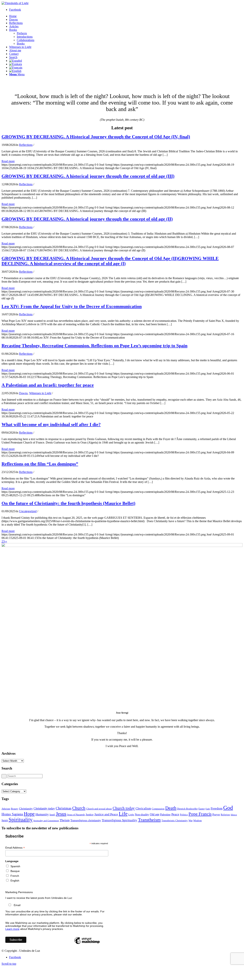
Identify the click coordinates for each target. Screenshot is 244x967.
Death (170, 807)
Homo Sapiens (12, 814)
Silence (234, 815)
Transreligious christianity (85, 820)
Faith (207, 809)
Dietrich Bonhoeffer (187, 808)
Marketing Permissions (19, 892)
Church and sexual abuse (99, 808)
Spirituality (21, 819)
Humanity (42, 814)
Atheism (6, 808)
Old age (154, 814)
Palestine (165, 814)
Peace (175, 814)
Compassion (158, 808)
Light (131, 814)
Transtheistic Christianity (174, 820)
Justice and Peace (106, 814)
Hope (29, 814)
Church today (124, 808)
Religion (225, 814)
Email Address (15, 848)
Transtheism (149, 819)
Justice (90, 814)
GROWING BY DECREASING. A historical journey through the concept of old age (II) (87, 219)
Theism (65, 820)
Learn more (12, 928)
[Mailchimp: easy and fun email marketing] (87, 943)
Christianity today (44, 808)
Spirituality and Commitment (46, 821)
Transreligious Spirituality (119, 820)
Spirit (5, 820)
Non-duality (142, 814)
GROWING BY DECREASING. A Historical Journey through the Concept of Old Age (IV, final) (96, 136)
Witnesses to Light (40, 393)
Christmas (63, 808)
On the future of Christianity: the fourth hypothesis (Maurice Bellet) (68, 503)
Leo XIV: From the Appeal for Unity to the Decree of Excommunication (72, 306)
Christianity (26, 808)
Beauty (14, 808)
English (14, 880)
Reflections (26, 144)
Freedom (216, 808)
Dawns (23, 393)
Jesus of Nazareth (76, 814)
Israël (52, 814)
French (14, 875)
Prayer (216, 814)
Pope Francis (200, 813)
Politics (184, 814)
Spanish (15, 866)
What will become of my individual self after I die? (51, 424)
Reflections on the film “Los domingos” (40, 463)
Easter (201, 808)
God (228, 808)
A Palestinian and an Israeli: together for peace (48, 385)
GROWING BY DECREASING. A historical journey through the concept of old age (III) (88, 176)
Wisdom (197, 820)
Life (123, 814)
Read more (8, 161)
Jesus (61, 814)
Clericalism (143, 808)
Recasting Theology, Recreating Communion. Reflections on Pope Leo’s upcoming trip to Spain (94, 345)
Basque (15, 871)
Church (78, 808)
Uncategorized (28, 511)
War (191, 820)
